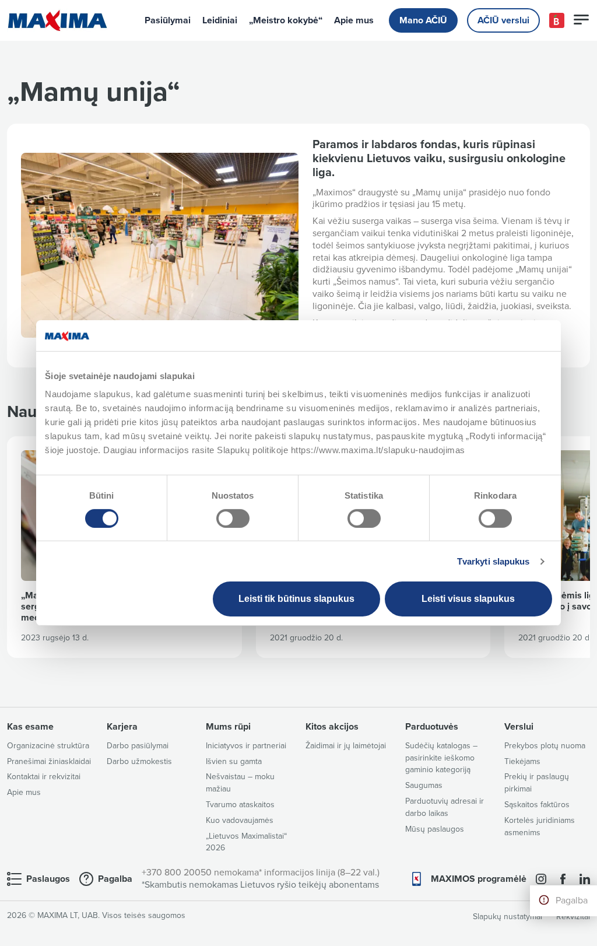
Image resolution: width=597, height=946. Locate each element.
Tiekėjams (522, 761)
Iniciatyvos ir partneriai (246, 746)
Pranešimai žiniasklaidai (49, 761)
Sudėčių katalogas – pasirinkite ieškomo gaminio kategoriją (441, 758)
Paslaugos (48, 879)
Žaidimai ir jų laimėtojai (345, 746)
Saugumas (424, 785)
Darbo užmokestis (139, 761)
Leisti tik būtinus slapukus (296, 599)
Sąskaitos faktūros (537, 805)
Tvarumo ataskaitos (240, 805)
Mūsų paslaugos (434, 829)
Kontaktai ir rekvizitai (43, 777)
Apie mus (354, 20)
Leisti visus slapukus (468, 599)
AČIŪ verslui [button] (503, 20)
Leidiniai (219, 20)
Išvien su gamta (234, 761)
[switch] (233, 518)
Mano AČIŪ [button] (423, 20)
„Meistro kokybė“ (285, 20)
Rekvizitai (573, 917)
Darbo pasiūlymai (137, 746)
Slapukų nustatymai (507, 917)
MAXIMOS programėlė (478, 879)
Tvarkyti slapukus (493, 561)
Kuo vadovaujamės (239, 820)
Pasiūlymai (168, 20)
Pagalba (572, 900)
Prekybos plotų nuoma (544, 746)
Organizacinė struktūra (48, 746)
